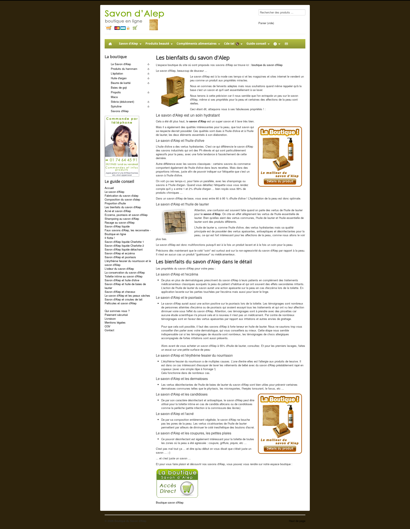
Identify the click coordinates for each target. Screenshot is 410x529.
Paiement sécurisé (116, 315)
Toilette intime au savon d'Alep (123, 276)
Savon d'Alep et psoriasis (120, 257)
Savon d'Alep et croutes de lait (123, 299)
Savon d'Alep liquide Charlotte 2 (124, 246)
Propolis (116, 92)
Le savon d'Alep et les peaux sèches (127, 295)
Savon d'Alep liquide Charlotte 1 (124, 242)
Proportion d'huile (115, 203)
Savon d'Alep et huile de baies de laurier (125, 286)
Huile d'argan (119, 78)
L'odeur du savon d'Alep (119, 269)
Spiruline (116, 106)
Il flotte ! (110, 238)
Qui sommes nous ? (117, 311)
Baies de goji (119, 87)
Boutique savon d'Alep (169, 502)
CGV (107, 326)
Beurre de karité (120, 83)
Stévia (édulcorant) (122, 102)
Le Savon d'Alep (121, 64)
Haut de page (297, 521)
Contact (109, 330)
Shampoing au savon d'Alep (122, 219)
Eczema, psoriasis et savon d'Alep (126, 215)
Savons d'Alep (120, 111)
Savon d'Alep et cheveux (120, 292)
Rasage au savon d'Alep (120, 222)
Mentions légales (115, 322)
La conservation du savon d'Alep (125, 272)
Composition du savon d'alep (122, 199)
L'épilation (117, 73)
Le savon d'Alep (114, 192)
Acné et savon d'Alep (118, 211)
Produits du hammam (124, 69)
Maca (114, 97)
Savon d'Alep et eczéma (120, 253)
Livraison (110, 319)
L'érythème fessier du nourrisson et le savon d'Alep (128, 263)
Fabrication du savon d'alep (121, 196)
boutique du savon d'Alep (267, 65)
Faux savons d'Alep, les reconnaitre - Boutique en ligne (128, 232)
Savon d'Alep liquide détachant (124, 249)
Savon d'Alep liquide (117, 226)
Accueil (109, 188)
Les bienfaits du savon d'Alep (123, 207)
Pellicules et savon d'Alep (120, 303)
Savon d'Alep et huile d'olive (122, 280)
